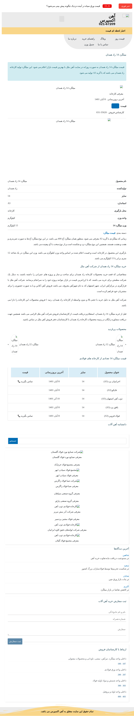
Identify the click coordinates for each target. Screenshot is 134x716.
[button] (61, 19)
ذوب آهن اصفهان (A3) (112, 398)
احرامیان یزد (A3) (112, 381)
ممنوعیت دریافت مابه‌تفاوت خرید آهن (108, 558)
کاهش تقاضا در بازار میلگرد (113, 589)
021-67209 (107, 24)
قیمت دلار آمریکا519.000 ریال (14, 26)
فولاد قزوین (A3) (112, 416)
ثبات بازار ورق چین (117, 579)
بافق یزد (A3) (112, 407)
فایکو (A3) (112, 390)
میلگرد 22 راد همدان (28, 344)
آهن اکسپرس (107, 18)
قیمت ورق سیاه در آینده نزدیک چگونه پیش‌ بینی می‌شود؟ (73, 6)
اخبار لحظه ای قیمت (115, 30)
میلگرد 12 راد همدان (105, 344)
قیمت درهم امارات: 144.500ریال (14, 75)
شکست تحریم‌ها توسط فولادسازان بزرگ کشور (104, 568)
